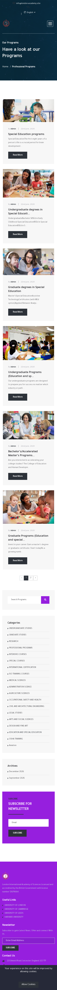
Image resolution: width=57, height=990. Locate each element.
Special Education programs (26, 134)
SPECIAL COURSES (17, 661)
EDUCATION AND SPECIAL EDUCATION (25, 733)
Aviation (12, 746)
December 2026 (16, 772)
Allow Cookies (28, 984)
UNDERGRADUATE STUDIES (20, 628)
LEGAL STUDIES (15, 713)
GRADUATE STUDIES (17, 635)
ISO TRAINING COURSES (19, 674)
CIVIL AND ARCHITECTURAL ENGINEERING (26, 707)
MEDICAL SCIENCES (17, 681)
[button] (50, 24)
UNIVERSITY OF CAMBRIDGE (16, 909)
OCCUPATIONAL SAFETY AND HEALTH (25, 700)
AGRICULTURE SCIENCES (19, 694)
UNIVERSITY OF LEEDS (14, 913)
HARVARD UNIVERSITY (14, 917)
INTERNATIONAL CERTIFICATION (22, 668)
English (29, 13)
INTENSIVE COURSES (18, 654)
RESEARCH (13, 641)
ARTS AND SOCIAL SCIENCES (21, 720)
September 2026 (17, 778)
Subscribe (10, 948)
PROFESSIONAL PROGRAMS (21, 648)
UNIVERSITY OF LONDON (15, 905)
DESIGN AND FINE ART (18, 726)
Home (5, 67)
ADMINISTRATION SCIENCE (20, 687)
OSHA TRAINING (16, 739)
